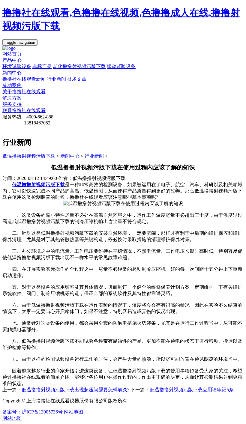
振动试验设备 (121, 66)
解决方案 (12, 97)
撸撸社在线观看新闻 (24, 79)
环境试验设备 (16, 66)
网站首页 (12, 53)
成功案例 (12, 85)
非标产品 (42, 66)
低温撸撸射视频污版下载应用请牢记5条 (192, 389)
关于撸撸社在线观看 (24, 91)
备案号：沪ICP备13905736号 (32, 411)
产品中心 (12, 60)
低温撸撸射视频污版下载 (28, 156)
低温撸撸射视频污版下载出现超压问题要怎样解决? (75, 389)
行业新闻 (56, 79)
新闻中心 (12, 72)
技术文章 (76, 79)
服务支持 (12, 104)
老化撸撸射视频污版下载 (79, 66)
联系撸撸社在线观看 (24, 110)
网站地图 (73, 411)
